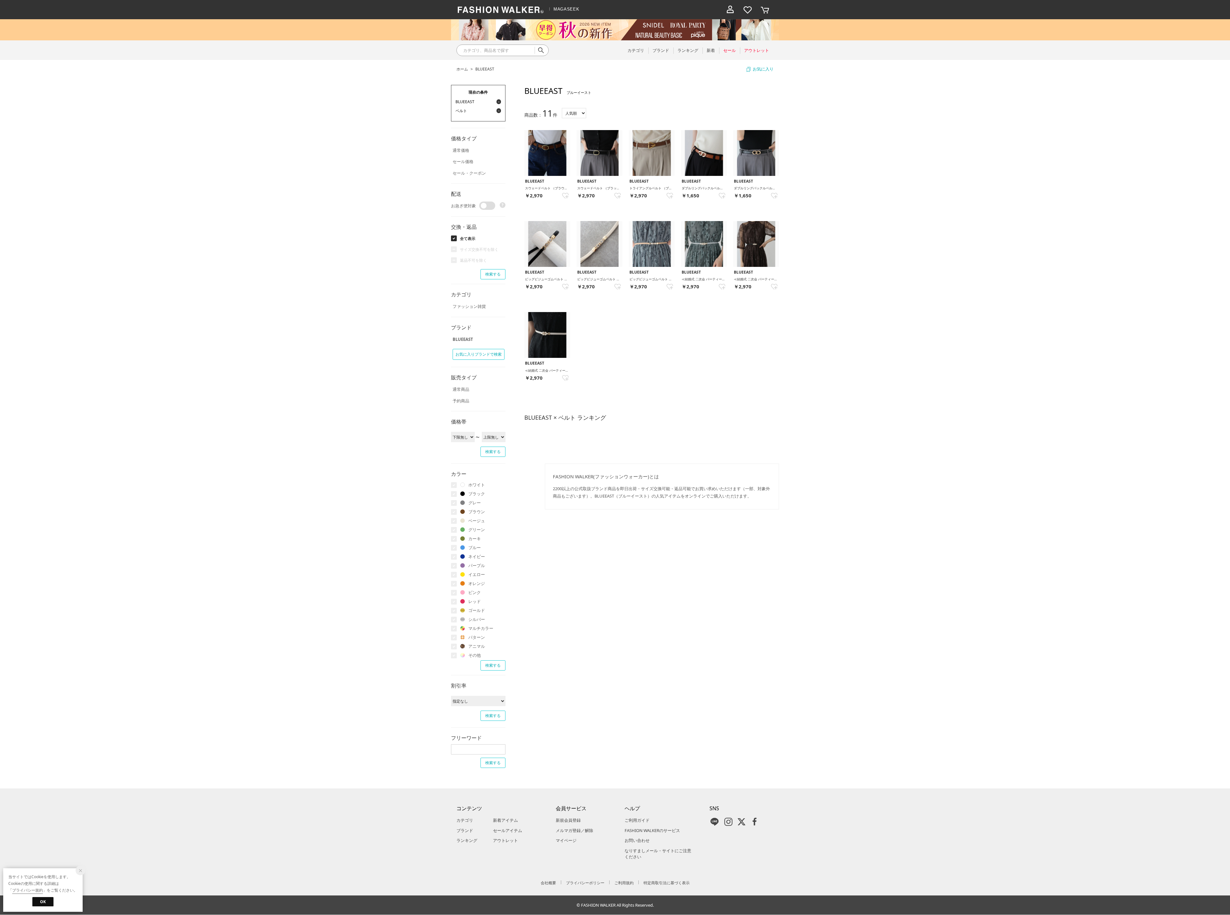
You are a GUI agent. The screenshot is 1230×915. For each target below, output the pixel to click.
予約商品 (461, 401)
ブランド (464, 830)
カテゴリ (464, 820)
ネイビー (476, 556)
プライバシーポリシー (585, 883)
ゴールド (476, 610)
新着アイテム (505, 820)
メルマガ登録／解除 (574, 830)
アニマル (476, 646)
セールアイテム (507, 830)
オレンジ (476, 583)
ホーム (462, 69)
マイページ (566, 840)
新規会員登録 (568, 820)
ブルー (474, 547)
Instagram (728, 821)
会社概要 (548, 883)
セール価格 (463, 161)
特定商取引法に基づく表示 (667, 883)
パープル (476, 565)
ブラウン (476, 512)
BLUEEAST (484, 69)
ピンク (474, 592)
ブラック (476, 494)
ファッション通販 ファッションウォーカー (501, 9)
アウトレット (505, 840)
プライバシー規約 (27, 890)
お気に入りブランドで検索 (478, 354)
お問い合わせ (637, 840)
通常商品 (461, 389)
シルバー (476, 619)
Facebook (754, 821)
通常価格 (461, 150)
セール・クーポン (469, 173)
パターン (476, 637)
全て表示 (467, 238)
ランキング (466, 840)
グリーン (476, 529)
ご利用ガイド (637, 820)
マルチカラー (480, 628)
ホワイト (476, 485)
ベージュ (476, 520)
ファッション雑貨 (469, 306)
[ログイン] (730, 9)
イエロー (476, 574)
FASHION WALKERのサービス (652, 830)
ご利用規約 (624, 883)
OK (43, 901)
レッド (474, 601)
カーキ (474, 538)
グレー (474, 503)
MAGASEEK (566, 9)
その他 (474, 655)
